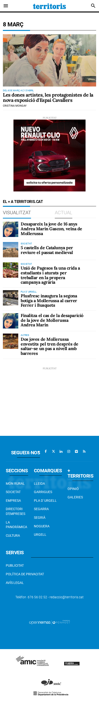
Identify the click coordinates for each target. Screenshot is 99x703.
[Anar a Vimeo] (76, 451)
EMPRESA (13, 500)
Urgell (40, 534)
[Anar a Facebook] (46, 451)
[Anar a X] (53, 451)
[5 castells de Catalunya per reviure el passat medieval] (10, 249)
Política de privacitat (25, 574)
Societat (13, 492)
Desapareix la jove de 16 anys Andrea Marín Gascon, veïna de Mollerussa (51, 228)
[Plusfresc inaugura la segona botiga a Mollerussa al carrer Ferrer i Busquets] (10, 297)
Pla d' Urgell (45, 500)
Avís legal (15, 583)
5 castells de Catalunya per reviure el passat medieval (47, 250)
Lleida (39, 483)
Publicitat (15, 565)
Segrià (39, 517)
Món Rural (15, 483)
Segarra (41, 509)
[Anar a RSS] (84, 451)
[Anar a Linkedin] (61, 451)
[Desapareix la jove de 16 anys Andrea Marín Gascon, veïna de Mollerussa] (10, 229)
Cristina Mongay (15, 105)
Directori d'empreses (15, 511)
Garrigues (43, 492)
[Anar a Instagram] (69, 451)
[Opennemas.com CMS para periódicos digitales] (49, 622)
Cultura (13, 535)
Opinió (73, 489)
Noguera (42, 526)
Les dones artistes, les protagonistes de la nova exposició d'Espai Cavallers (48, 97)
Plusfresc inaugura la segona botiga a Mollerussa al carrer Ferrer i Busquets (49, 300)
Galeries (75, 497)
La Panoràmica (16, 524)
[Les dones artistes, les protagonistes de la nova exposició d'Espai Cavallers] (49, 60)
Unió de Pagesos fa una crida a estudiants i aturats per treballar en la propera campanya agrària (50, 275)
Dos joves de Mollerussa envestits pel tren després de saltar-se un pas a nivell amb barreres (49, 346)
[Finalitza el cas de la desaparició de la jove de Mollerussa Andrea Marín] (10, 320)
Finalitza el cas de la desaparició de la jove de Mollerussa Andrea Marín (52, 320)
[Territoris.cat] (49, 6)
